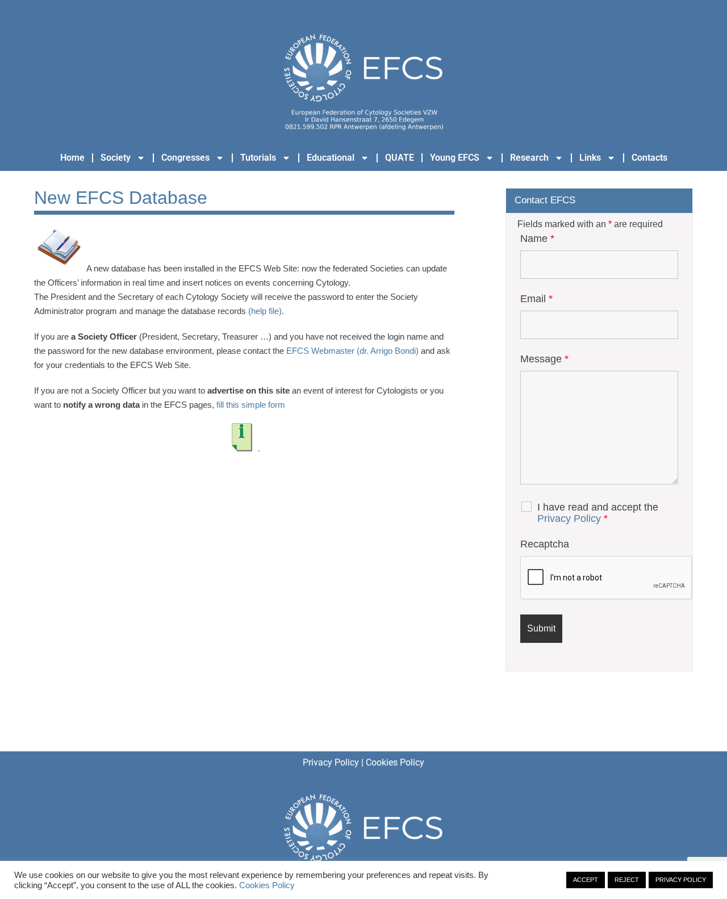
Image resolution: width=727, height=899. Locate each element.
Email (536, 298)
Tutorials (258, 157)
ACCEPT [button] (585, 879)
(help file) (265, 311)
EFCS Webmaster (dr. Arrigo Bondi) (352, 351)
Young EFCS (454, 157)
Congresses (185, 157)
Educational (330, 157)
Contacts (649, 157)
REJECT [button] (627, 879)
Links (590, 157)
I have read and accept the (597, 512)
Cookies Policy (395, 762)
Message (544, 359)
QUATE (399, 157)
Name (537, 238)
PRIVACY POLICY (680, 879)
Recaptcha (544, 544)
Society (116, 157)
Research (529, 157)
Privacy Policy (569, 518)
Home (72, 157)
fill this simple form (250, 404)
